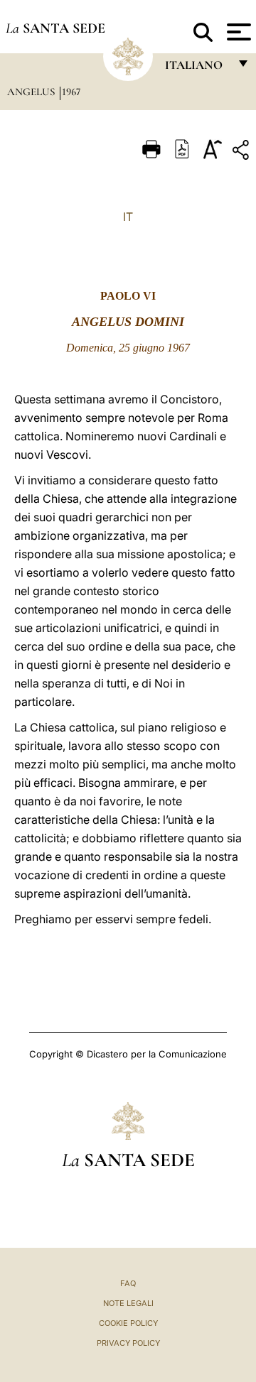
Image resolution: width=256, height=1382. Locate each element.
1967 (71, 91)
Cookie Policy (128, 1323)
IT (128, 217)
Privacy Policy (128, 1343)
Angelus (32, 91)
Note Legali (128, 1303)
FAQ (128, 1283)
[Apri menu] (237, 32)
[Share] (242, 152)
